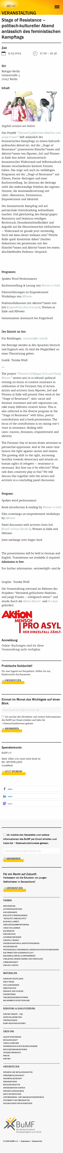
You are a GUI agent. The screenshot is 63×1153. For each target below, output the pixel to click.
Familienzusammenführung (16, 925)
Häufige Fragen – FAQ (13, 1014)
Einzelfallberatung (12, 1017)
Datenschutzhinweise (14, 723)
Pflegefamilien (10, 946)
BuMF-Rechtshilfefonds (14, 1023)
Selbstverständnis (12, 1037)
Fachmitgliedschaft (12, 1078)
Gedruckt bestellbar (13, 979)
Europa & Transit (11, 940)
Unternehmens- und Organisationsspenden (23, 1097)
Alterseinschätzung (12, 909)
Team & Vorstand (11, 1043)
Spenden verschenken (13, 1091)
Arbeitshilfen (9, 988)
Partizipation (9, 934)
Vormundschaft (10, 962)
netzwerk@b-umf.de (35, 338)
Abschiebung (9, 906)
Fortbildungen (10, 1020)
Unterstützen (13, 680)
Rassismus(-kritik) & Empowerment (19, 956)
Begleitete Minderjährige (15, 915)
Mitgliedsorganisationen (15, 1049)
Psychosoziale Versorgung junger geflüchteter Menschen (31, 949)
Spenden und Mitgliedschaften (18, 1072)
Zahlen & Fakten (10, 965)
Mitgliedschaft (10, 1040)
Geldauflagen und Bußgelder (17, 1103)
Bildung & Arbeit (11, 921)
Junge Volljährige (11, 928)
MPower (27, 296)
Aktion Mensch (32, 601)
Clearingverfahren (12, 937)
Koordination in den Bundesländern (20, 1046)
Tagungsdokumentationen (15, 997)
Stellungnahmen (11, 985)
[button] (31, 789)
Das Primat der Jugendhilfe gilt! (18, 953)
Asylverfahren (10, 912)
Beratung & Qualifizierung (19, 1008)
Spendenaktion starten (14, 1088)
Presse (6, 1055)
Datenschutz (37, 1141)
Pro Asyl (53, 601)
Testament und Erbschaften (16, 1100)
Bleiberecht (9, 931)
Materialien (10, 973)
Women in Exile (51, 285)
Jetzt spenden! (13, 771)
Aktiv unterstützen (12, 1094)
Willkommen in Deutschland (16, 1000)
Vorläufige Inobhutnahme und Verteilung (23, 959)
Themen (7, 900)
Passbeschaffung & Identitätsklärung (21, 943)
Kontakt (7, 1059)
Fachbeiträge (9, 994)
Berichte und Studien (13, 991)
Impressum (25, 1141)
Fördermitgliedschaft (13, 1075)
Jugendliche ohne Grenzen (23, 307)
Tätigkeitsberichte (12, 1052)
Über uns (8, 1031)
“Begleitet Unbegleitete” (15, 918)
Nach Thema (8, 982)
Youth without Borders (16, 529)
